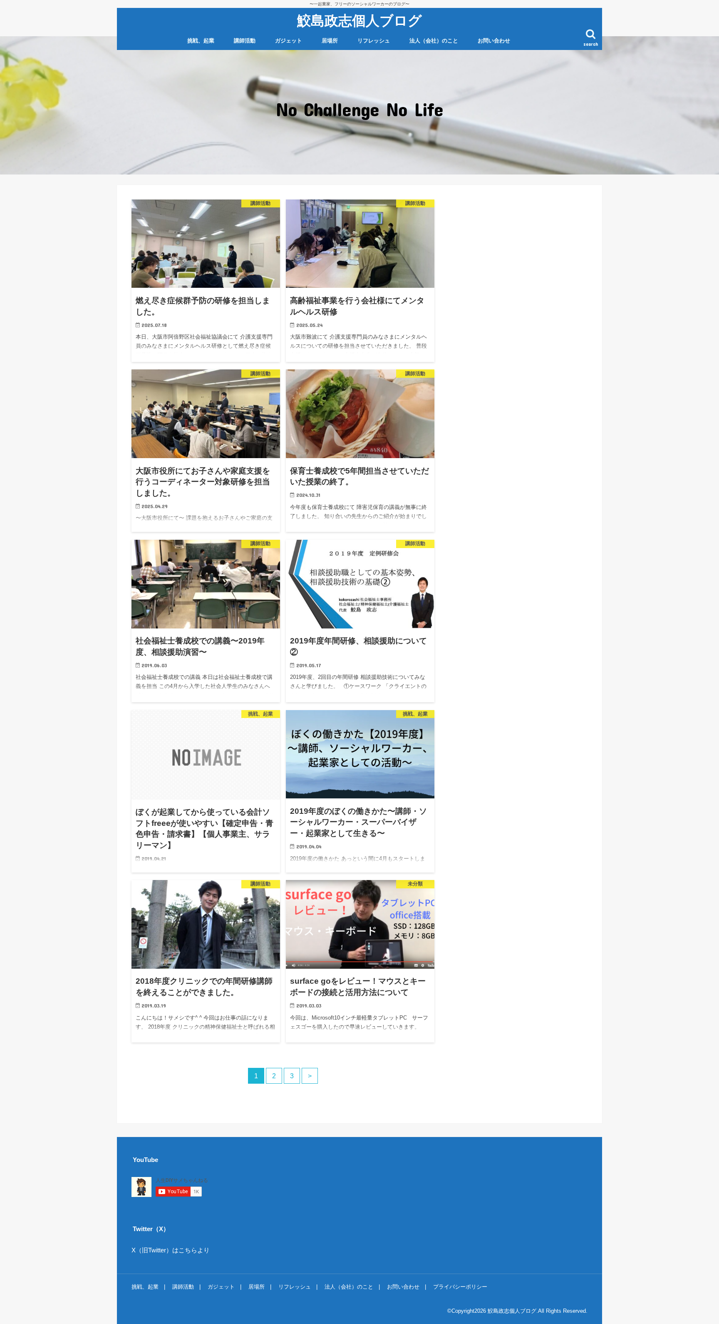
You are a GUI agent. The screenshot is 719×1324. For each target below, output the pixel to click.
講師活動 (244, 40)
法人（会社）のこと (433, 40)
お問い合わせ (494, 40)
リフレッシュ (373, 40)
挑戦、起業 (200, 40)
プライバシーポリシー (460, 1287)
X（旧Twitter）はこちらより (170, 1250)
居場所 (330, 40)
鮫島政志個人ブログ (359, 20)
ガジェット (288, 40)
